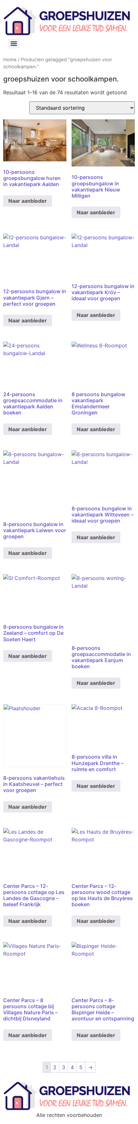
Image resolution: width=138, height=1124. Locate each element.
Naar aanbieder (27, 201)
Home (10, 60)
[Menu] (14, 43)
